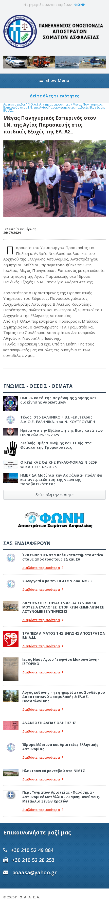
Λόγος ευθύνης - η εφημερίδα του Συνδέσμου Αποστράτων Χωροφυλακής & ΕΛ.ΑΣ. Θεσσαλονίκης (63, 697)
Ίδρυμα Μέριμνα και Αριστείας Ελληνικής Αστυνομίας (60, 746)
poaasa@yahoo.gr (34, 872)
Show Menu (57, 80)
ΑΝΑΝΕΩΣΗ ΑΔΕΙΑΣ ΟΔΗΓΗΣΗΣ (49, 723)
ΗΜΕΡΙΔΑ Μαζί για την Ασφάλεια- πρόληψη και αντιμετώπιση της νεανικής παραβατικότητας (61, 479)
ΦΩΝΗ (79, 4)
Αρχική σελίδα (14, 104)
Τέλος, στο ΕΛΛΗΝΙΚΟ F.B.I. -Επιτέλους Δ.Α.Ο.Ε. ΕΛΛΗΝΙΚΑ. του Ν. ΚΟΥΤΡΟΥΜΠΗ (57, 419)
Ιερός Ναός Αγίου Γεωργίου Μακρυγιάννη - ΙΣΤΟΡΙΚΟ (61, 661)
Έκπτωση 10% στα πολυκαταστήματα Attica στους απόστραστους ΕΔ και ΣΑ (62, 557)
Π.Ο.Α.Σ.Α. (35, 104)
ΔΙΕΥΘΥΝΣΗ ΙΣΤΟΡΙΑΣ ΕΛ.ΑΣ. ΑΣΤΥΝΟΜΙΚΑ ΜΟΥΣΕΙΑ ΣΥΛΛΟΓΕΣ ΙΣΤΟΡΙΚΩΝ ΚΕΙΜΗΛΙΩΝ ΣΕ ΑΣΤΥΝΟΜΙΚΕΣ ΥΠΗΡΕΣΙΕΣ (63, 607)
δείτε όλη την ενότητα (54, 494)
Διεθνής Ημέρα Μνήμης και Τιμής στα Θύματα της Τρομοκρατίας (56, 445)
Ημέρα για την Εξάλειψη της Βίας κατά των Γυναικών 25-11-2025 (61, 432)
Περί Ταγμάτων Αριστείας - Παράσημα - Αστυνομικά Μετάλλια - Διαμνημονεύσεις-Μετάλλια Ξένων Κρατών (61, 797)
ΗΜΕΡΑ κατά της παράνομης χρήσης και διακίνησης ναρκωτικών (58, 400)
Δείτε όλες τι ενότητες (54, 96)
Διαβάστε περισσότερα (41, 567)
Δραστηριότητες (57, 104)
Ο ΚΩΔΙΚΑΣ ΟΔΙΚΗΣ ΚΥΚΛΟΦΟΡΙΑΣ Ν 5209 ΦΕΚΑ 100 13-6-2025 (58, 464)
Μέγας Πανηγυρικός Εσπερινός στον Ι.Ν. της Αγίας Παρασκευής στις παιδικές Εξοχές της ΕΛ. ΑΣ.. (54, 107)
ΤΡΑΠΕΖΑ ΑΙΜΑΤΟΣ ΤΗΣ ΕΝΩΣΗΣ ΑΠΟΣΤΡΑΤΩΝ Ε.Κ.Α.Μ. (63, 635)
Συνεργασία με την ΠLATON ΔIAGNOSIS (57, 581)
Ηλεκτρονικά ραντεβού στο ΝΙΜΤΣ (53, 771)
